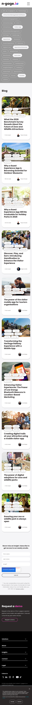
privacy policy (20, 589)
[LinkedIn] (7, 678)
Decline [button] (19, 701)
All (4, 11)
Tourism (21, 75)
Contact (5, 659)
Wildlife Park (14, 51)
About (4, 646)
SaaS (4, 51)
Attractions (7, 27)
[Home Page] (10, 4)
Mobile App (15, 35)
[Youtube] (18, 678)
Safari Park (6, 71)
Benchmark (6, 55)
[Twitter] (3, 678)
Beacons (20, 43)
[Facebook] (14, 678)
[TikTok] (21, 678)
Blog (4, 91)
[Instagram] (11, 678)
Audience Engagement (10, 19)
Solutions (5, 639)
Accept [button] (12, 701)
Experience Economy (21, 47)
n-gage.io (11, 11)
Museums (17, 39)
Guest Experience (8, 43)
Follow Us (5, 673)
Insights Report (8, 67)
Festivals (6, 59)
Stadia (5, 75)
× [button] (29, 689)
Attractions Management (11, 31)
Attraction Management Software (14, 15)
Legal (4, 665)
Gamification (7, 63)
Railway (19, 67)
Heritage (6, 35)
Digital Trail (7, 47)
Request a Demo (10, 620)
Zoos (17, 23)
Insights (4, 652)
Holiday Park (19, 63)
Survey (13, 75)
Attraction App (8, 23)
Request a (12, 606)
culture (5, 79)
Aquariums (6, 39)
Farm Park (17, 55)
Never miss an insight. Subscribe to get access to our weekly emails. (16, 547)
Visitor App (17, 27)
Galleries (15, 59)
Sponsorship (18, 71)
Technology (22, 11)
